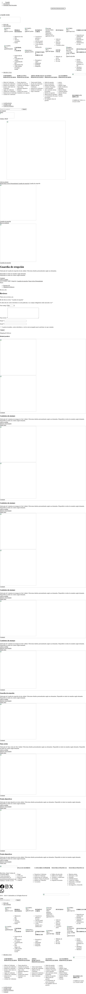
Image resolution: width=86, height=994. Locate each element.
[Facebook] (2, 886)
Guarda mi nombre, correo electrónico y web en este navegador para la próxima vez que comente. (28, 327)
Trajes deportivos (6, 799)
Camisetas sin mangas (7, 416)
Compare (5, 992)
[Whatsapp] (2, 891)
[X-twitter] (11, 886)
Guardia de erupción (23, 183)
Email (2, 324)
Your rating (3, 305)
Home (2, 183)
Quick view (3, 425)
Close (1, 898)
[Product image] (18, 411)
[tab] (44, 285)
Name (2, 321)
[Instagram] (7, 886)
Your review (4, 318)
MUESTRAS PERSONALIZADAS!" (58, 8)
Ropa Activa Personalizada (11, 183)
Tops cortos (4, 744)
